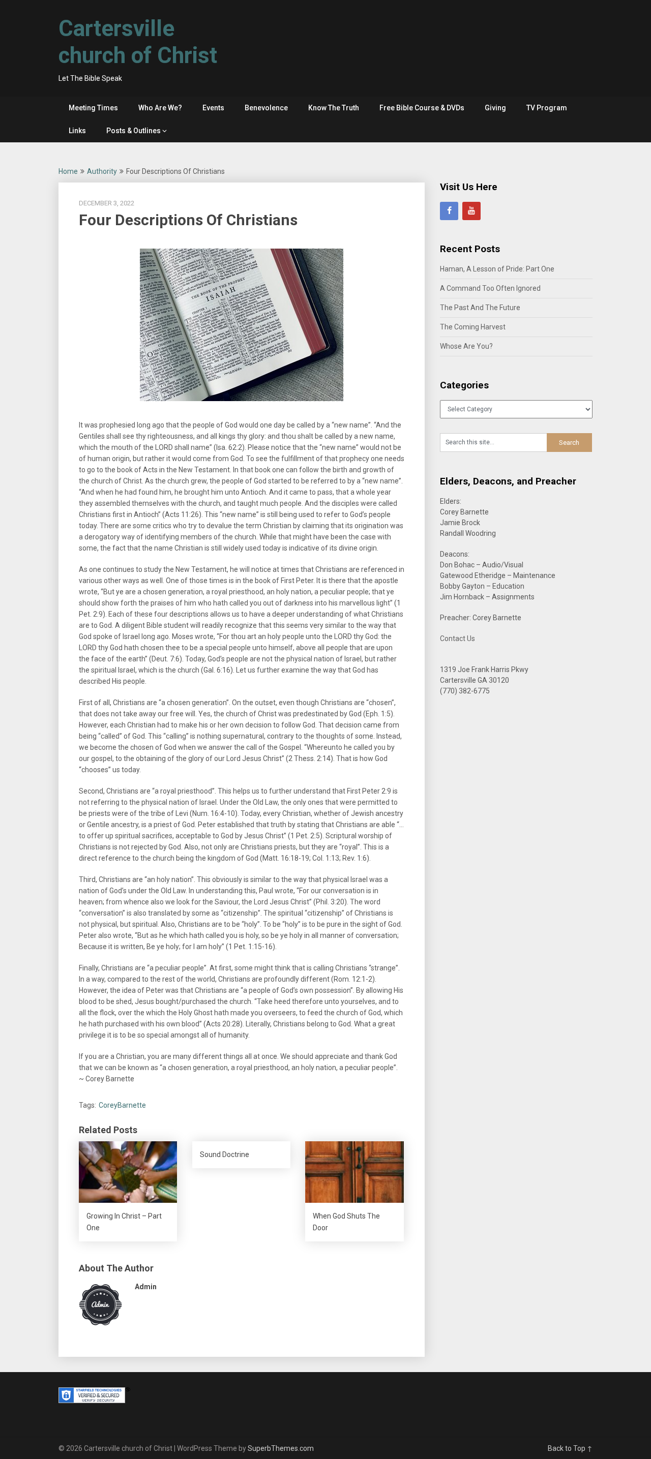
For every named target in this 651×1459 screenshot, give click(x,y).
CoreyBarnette (122, 1105)
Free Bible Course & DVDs (421, 108)
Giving (495, 108)
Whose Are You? (466, 346)
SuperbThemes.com (281, 1448)
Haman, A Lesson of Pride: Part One (497, 269)
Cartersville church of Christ (137, 42)
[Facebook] (449, 211)
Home (68, 171)
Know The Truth (333, 108)
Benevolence (266, 108)
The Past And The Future (480, 307)
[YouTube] (471, 211)
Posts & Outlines (133, 131)
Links (77, 131)
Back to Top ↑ (570, 1448)
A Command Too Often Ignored (490, 288)
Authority (102, 171)
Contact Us (457, 638)
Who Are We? (160, 108)
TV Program (546, 108)
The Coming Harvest (473, 327)
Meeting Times (93, 108)
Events (213, 108)
